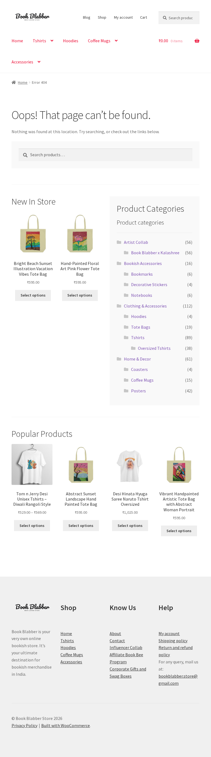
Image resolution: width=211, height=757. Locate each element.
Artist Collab (136, 242)
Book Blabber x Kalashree (155, 252)
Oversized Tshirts (154, 348)
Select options (33, 295)
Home (17, 40)
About (115, 633)
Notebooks (141, 295)
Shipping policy (173, 640)
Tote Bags (140, 327)
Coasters (139, 369)
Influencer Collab (126, 647)
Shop (102, 17)
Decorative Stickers (149, 284)
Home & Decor (137, 359)
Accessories (22, 62)
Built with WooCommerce (65, 725)
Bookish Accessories (143, 263)
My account (123, 17)
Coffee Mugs (99, 40)
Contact (117, 640)
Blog (86, 17)
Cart (143, 17)
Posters (138, 390)
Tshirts (39, 40)
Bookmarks (142, 274)
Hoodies (70, 40)
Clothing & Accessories (145, 306)
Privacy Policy (24, 725)
